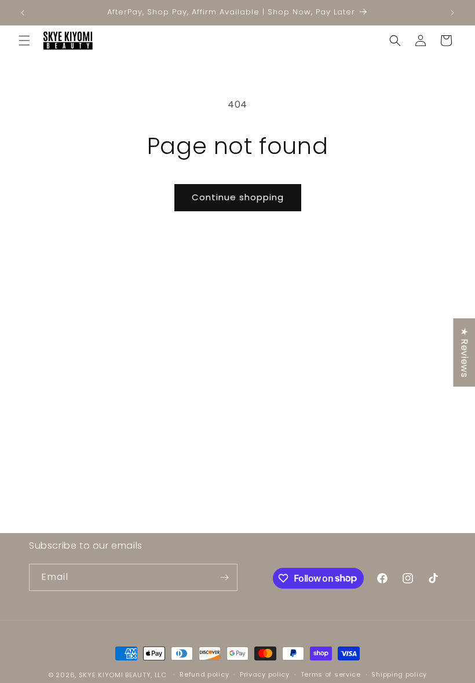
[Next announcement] (452, 12)
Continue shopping (238, 197)
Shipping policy (399, 674)
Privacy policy (265, 674)
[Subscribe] (224, 577)
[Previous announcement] (22, 12)
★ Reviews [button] (464, 352)
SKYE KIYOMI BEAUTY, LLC (123, 675)
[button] (24, 40)
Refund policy (204, 674)
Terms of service (331, 674)
